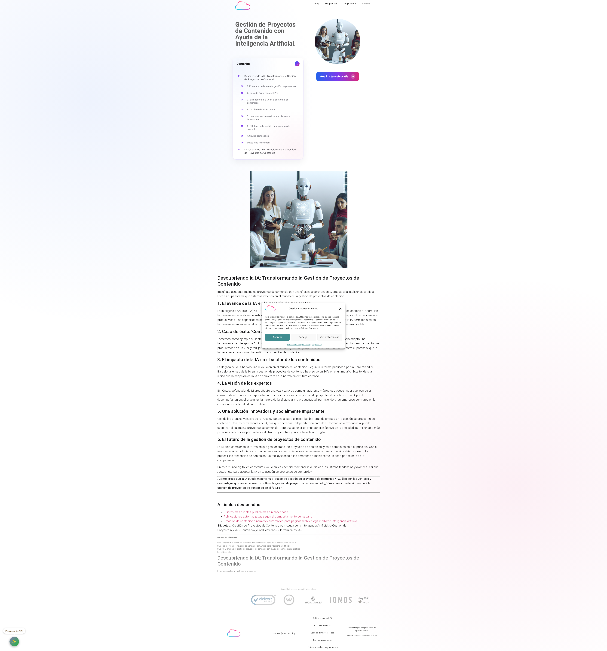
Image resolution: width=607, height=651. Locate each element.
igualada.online (361, 631)
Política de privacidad (322, 625)
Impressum (317, 344)
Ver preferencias (329, 337)
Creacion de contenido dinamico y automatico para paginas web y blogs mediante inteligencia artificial (291, 521)
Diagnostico (331, 3)
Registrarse (350, 3)
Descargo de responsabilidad (322, 633)
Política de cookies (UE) (322, 618)
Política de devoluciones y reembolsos (323, 647)
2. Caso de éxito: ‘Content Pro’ (262, 93)
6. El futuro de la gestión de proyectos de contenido (268, 127)
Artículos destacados (258, 135)
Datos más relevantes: (258, 142)
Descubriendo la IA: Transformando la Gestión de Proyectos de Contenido (270, 78)
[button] (340, 308)
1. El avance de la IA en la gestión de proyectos (271, 86)
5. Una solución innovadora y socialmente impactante (268, 118)
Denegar (303, 337)
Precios (366, 3)
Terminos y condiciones (322, 640)
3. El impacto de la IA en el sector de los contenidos (267, 101)
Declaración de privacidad (298, 344)
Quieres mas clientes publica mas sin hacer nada (256, 512)
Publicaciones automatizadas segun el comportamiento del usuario (268, 516)
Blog (317, 3)
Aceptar (277, 337)
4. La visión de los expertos (261, 109)
